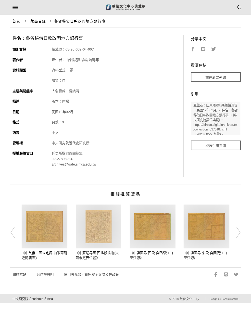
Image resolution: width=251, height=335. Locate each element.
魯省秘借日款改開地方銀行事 (80, 20)
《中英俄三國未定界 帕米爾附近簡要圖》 (44, 255)
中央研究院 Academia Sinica (33, 298)
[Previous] (16, 232)
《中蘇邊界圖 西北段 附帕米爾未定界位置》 (97, 255)
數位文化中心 (189, 298)
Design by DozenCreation (224, 299)
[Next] (235, 232)
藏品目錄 (38, 20)
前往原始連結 (215, 77)
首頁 (16, 20)
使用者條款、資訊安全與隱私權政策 (91, 274)
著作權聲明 (45, 274)
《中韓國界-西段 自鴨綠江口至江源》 (151, 255)
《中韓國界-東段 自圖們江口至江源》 (205, 255)
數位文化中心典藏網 (125, 7)
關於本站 (19, 274)
